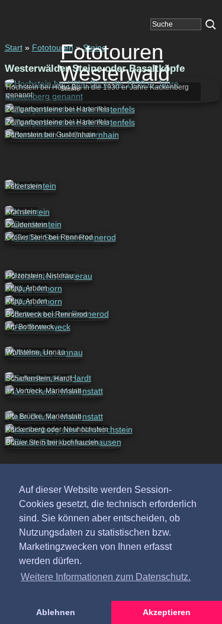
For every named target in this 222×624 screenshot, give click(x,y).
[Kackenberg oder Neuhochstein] (69, 429)
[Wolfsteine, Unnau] (44, 352)
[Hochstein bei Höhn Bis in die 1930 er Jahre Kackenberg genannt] (112, 96)
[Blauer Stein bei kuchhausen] (63, 442)
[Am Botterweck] (37, 327)
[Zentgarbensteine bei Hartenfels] (70, 109)
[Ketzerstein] (30, 185)
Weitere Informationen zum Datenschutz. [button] (106, 577)
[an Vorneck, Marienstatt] (54, 391)
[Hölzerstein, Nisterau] (48, 276)
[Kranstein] (27, 212)
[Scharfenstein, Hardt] (48, 378)
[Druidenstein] (33, 224)
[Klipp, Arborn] (33, 288)
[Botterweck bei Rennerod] (57, 314)
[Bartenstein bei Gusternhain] (62, 134)
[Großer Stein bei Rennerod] (60, 237)
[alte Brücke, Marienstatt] (54, 416)
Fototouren (52, 47)
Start (13, 47)
